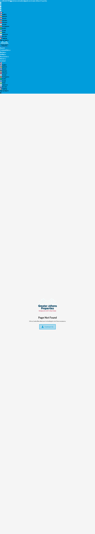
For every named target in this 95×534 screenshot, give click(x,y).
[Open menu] (0, 93)
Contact (3, 61)
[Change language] (1, 12)
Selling (2, 54)
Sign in (7, 40)
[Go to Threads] (0, 10)
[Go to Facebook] (0, 3)
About (2, 59)
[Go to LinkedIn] (0, 8)
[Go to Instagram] (0, 4)
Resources (3, 56)
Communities (4, 50)
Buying (2, 52)
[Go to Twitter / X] (0, 6)
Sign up (2, 40)
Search (2, 48)
